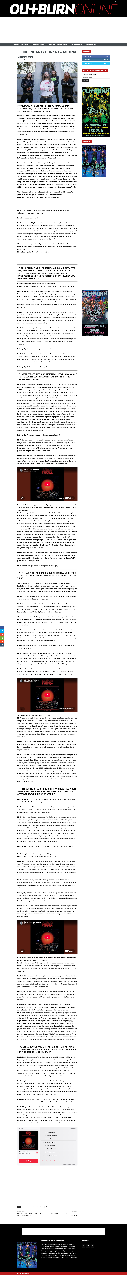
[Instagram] (121, 1)
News (24, 44)
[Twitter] (124, 1)
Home (16, 44)
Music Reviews (58, 44)
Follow (106, 59)
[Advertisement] (63, 29)
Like (107, 56)
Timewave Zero (49, 1207)
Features (76, 44)
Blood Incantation (26, 1207)
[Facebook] (118, 1)
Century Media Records (38, 1207)
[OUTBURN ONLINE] (63, 9)
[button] (115, 1)
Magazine (91, 44)
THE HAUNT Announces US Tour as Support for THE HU (64, 1215)
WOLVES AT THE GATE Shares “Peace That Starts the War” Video (30, 1215)
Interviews (38, 44)
